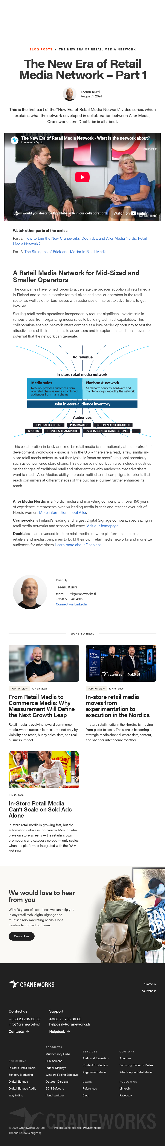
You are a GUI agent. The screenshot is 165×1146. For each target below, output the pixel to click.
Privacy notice (92, 1127)
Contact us (21, 936)
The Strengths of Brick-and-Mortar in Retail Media (65, 251)
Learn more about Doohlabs (78, 544)
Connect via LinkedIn (71, 604)
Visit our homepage (102, 525)
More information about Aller (62, 512)
